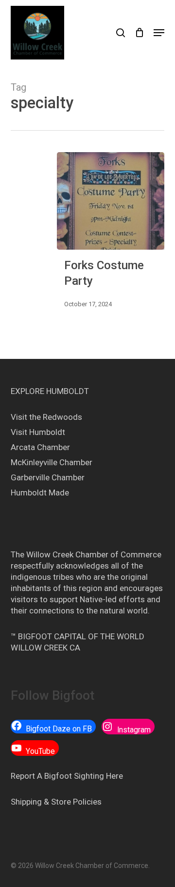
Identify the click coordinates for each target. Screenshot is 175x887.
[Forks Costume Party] (111, 201)
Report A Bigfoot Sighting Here (67, 776)
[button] (159, 33)
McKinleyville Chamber (51, 462)
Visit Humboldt (38, 432)
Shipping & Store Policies (56, 802)
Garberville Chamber (48, 477)
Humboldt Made (40, 492)
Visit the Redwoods (46, 417)
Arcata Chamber (40, 447)
